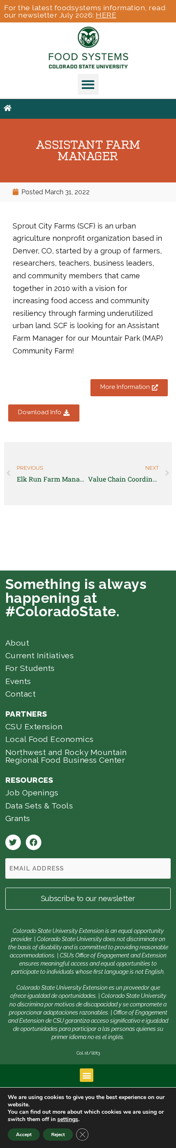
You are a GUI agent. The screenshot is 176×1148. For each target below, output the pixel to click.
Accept (24, 1134)
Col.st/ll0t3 (88, 1053)
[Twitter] (13, 842)
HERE (106, 15)
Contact (20, 693)
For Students (30, 668)
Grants (17, 818)
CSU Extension (34, 726)
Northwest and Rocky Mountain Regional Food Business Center (66, 756)
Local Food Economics (49, 739)
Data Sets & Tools (39, 805)
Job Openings (32, 792)
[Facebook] (33, 842)
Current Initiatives (39, 655)
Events (18, 681)
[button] (88, 84)
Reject (58, 1134)
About (17, 642)
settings (67, 1119)
